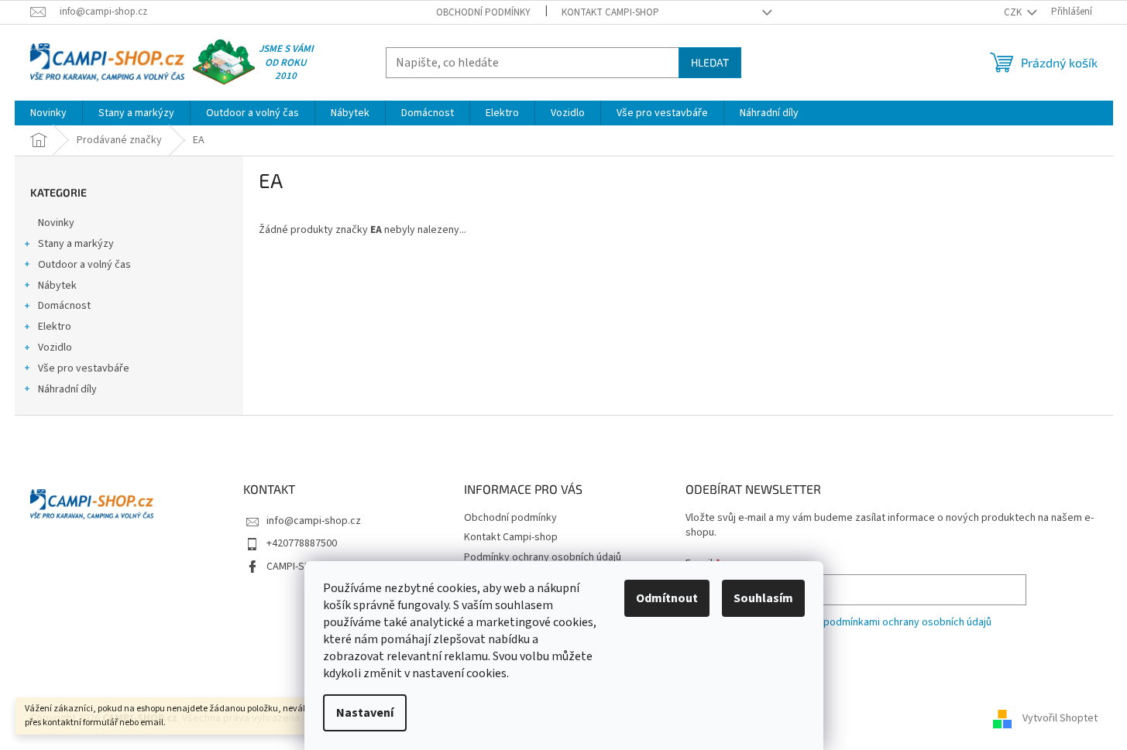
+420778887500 (301, 543)
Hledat (710, 62)
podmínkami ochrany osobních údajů (907, 622)
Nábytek (57, 285)
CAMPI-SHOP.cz (301, 566)
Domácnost (64, 305)
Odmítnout (667, 598)
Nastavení (364, 712)
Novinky (56, 223)
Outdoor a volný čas (84, 264)
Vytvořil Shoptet (1060, 718)
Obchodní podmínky (483, 12)
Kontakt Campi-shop (610, 12)
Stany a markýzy (76, 244)
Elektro (54, 326)
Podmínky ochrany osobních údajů (542, 557)
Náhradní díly (67, 389)
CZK (1014, 12)
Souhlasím (763, 598)
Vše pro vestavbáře (83, 368)
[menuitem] (48, 113)
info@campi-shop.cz (313, 521)
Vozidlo (55, 347)
